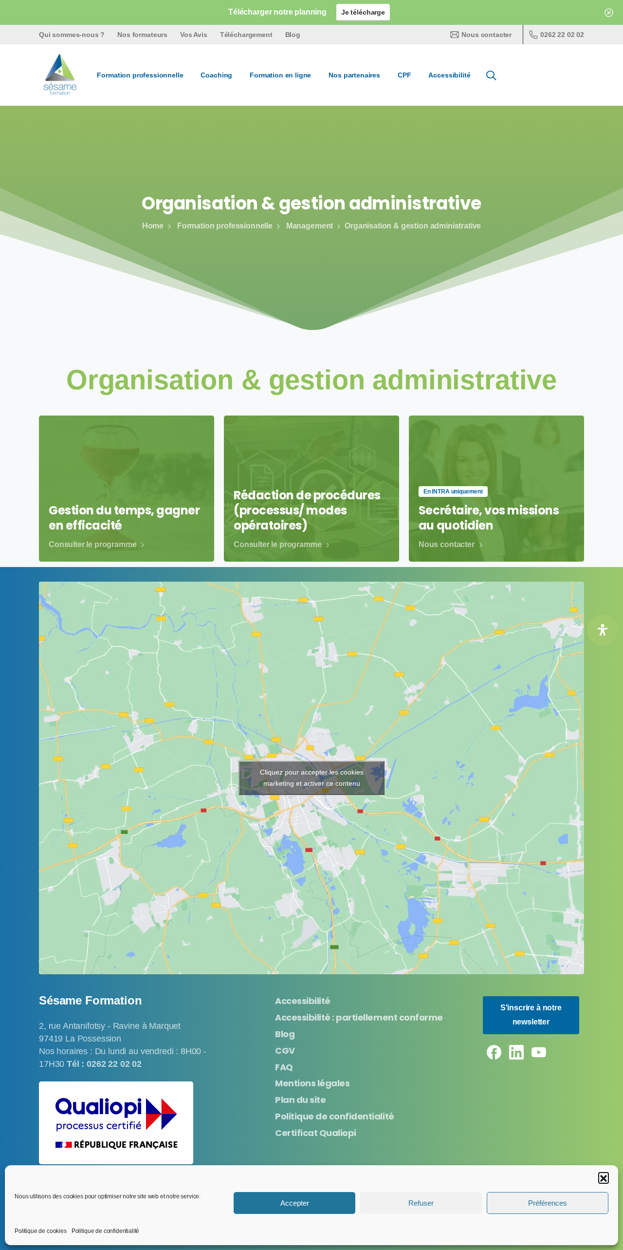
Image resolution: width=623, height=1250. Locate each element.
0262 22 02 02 (562, 34)
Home (153, 226)
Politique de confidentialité (106, 1231)
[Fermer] (609, 12)
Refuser (421, 1203)
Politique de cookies (41, 1231)
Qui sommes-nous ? (72, 34)
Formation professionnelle (225, 226)
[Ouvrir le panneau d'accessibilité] (602, 629)
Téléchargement (246, 34)
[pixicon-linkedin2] (516, 1052)
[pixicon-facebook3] (494, 1052)
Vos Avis (193, 34)
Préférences (547, 1203)
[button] (603, 1177)
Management (309, 226)
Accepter (294, 1203)
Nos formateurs (142, 34)
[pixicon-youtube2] (539, 1052)
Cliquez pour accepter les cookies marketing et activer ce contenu (312, 777)
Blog (292, 34)
